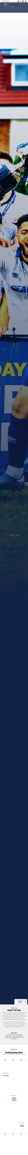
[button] (1, 1001)
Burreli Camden (22, 1126)
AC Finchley (6, 1076)
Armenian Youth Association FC (14, 1099)
